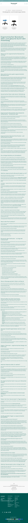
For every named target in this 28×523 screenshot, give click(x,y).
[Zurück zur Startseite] (6, 10)
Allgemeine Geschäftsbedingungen (11, 500)
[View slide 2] (13, 490)
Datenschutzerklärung (14, 521)
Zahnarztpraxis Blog (17, 503)
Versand (19, 521)
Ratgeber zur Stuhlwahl (14, 436)
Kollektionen (9, 10)
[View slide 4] (15, 490)
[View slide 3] (14, 490)
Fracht (9, 502)
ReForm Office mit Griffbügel (17, 205)
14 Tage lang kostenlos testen (16, 403)
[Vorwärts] (27, 1)
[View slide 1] (12, 490)
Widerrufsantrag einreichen (10, 506)
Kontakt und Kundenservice (10, 498)
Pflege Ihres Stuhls (16, 500)
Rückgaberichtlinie (10, 501)
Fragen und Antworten (16, 498)
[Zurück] (1, 1)
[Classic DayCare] (14, 21)
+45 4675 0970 (14, 487)
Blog (15, 501)
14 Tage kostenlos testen (21, 461)
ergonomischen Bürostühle (14, 85)
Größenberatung (5, 170)
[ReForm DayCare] (5, 21)
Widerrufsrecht (9, 521)
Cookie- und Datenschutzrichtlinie (11, 504)
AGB (17, 521)
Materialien (16, 504)
